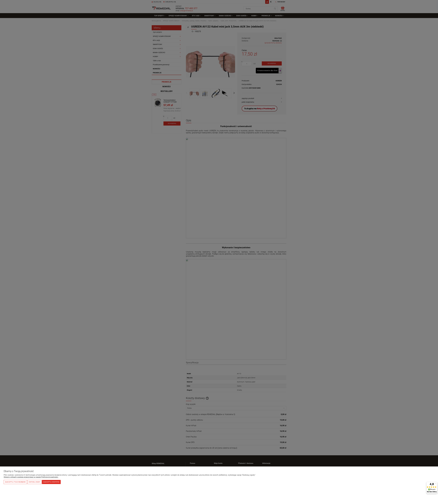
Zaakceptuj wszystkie (51, 482)
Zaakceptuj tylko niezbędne (15, 482)
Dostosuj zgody (34, 482)
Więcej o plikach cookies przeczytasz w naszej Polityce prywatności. (31, 477)
